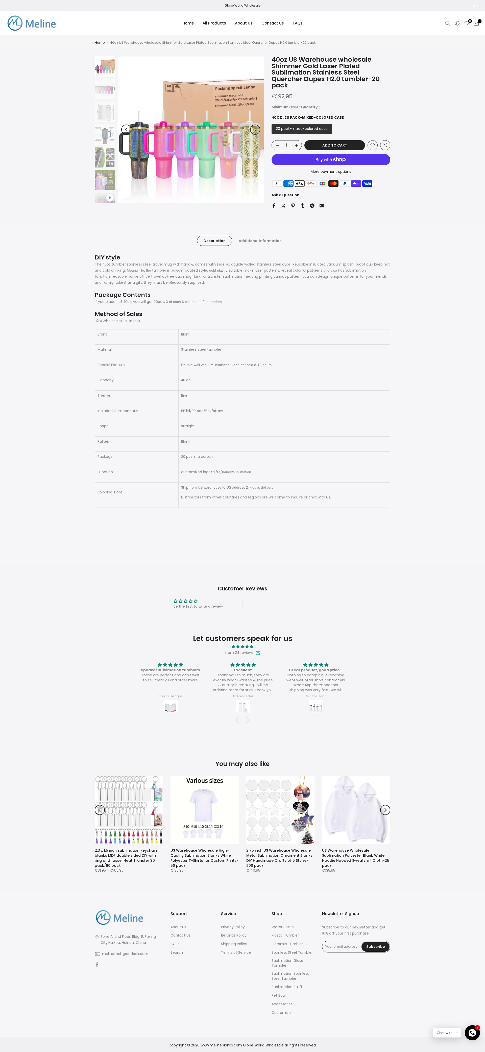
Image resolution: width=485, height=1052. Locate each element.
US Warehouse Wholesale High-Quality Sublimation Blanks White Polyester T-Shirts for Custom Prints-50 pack (204, 858)
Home (188, 23)
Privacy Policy (233, 927)
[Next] (255, 130)
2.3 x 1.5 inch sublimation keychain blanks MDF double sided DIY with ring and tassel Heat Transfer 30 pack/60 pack (126, 858)
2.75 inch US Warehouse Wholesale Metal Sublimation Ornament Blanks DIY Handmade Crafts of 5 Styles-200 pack (279, 858)
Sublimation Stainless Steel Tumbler (290, 976)
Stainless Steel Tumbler (292, 952)
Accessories (282, 1004)
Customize (281, 1012)
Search (177, 952)
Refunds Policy (234, 935)
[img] (242, 646)
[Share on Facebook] (274, 205)
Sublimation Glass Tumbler (287, 963)
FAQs (298, 23)
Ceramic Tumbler (287, 944)
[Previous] (126, 130)
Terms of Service (236, 952)
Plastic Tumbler (285, 935)
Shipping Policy (234, 944)
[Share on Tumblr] (302, 205)
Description (215, 240)
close (10, 5)
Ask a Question (285, 195)
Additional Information (260, 240)
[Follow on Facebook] (97, 965)
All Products (214, 23)
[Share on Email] (322, 205)
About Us (244, 23)
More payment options (331, 171)
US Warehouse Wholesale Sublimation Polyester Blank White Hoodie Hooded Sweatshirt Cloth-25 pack (355, 858)
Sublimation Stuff (287, 987)
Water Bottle (283, 927)
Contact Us (272, 23)
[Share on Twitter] (283, 205)
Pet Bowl (279, 995)
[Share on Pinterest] (293, 205)
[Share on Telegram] (312, 205)
